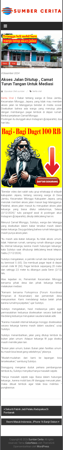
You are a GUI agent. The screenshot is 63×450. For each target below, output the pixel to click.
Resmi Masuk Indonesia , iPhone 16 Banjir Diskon (32, 421)
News (5, 63)
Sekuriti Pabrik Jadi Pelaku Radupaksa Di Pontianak (26, 411)
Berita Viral (7, 98)
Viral (13, 63)
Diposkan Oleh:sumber (14, 91)
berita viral (37, 91)
